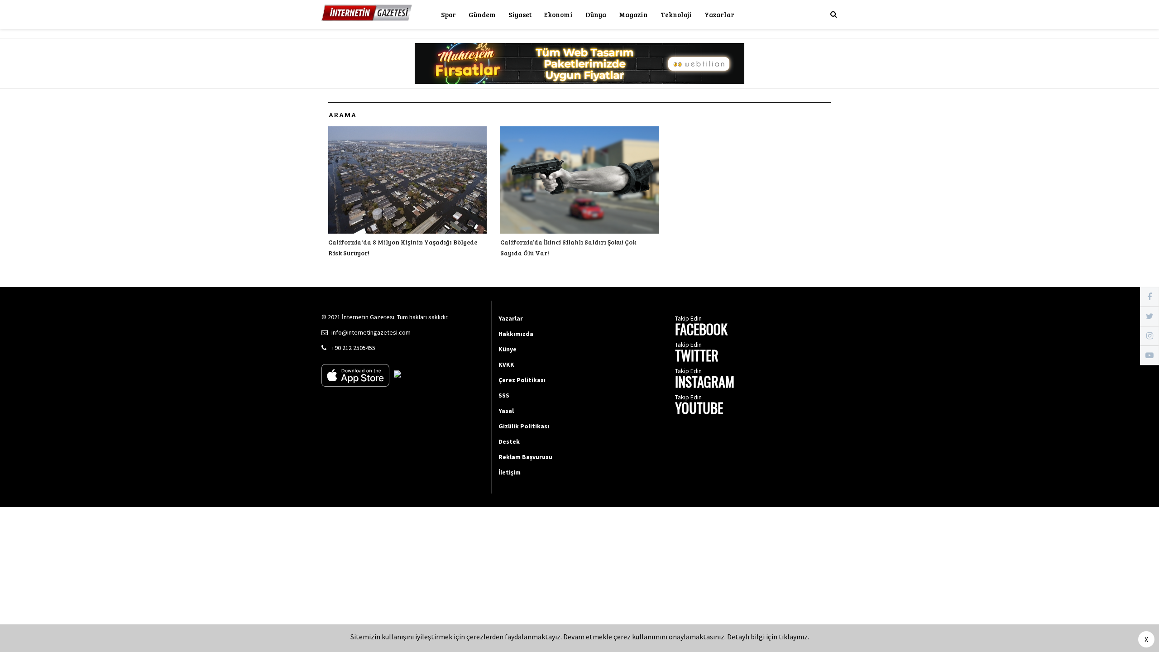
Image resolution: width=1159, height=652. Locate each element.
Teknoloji (676, 14)
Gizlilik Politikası (523, 426)
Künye (507, 349)
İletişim (509, 472)
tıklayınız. (794, 636)
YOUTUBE (699, 409)
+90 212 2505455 (353, 348)
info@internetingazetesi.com (371, 332)
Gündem (482, 14)
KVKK (506, 364)
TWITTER (696, 356)
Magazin (633, 14)
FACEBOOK (701, 330)
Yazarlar (719, 14)
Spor (448, 14)
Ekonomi (558, 14)
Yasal (506, 411)
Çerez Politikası (522, 380)
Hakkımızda (515, 334)
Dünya (595, 14)
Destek (509, 441)
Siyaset (520, 14)
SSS (503, 395)
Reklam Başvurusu (525, 457)
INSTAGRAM (704, 382)
